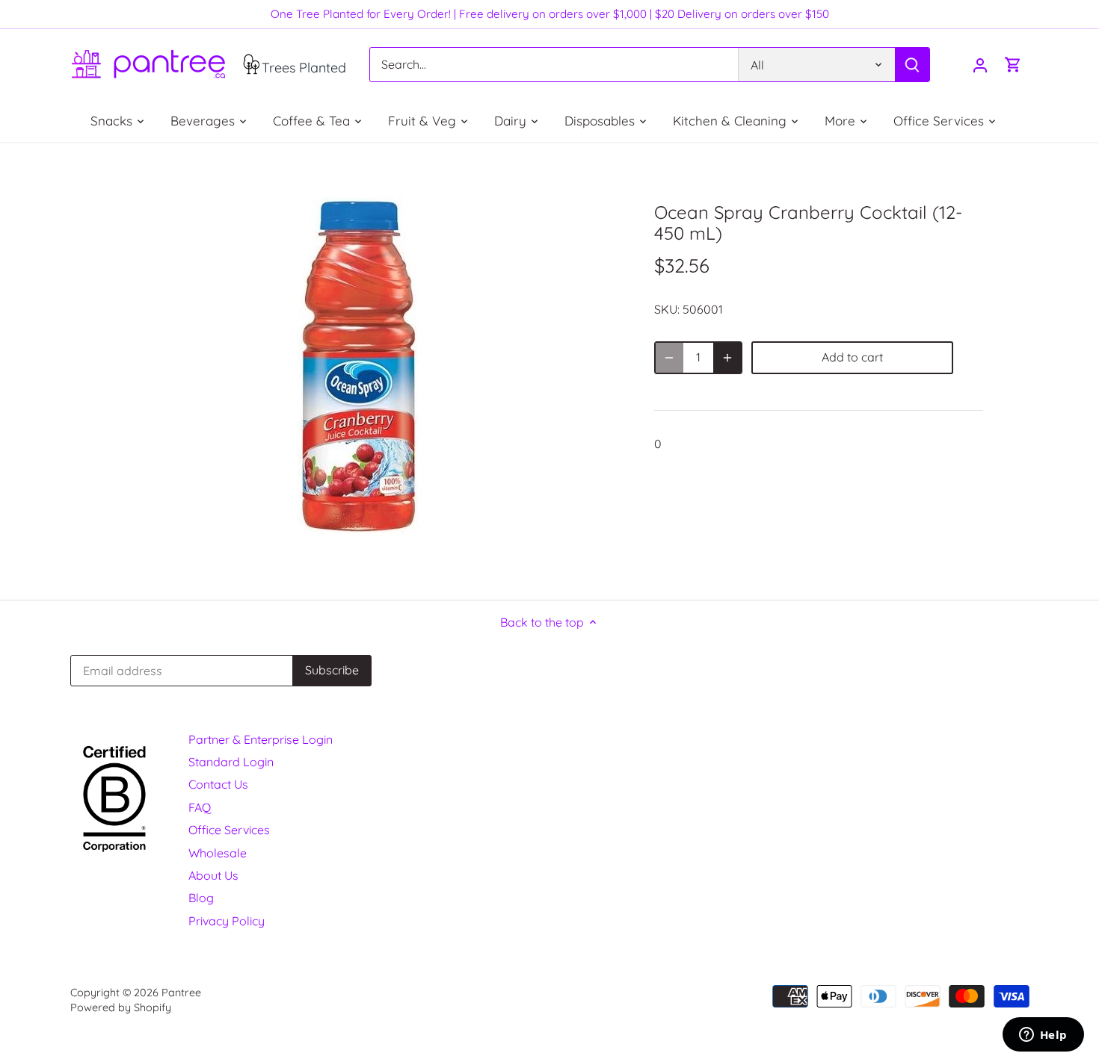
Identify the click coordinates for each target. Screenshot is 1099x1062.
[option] (367, 371)
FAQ (199, 807)
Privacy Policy (226, 920)
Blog (201, 897)
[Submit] (911, 64)
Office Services (229, 829)
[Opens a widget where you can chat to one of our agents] (1043, 1036)
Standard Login (231, 761)
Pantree (181, 992)
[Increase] (727, 357)
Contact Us (218, 784)
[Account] (980, 64)
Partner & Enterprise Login (260, 739)
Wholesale (217, 852)
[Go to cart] (1013, 64)
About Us (213, 875)
